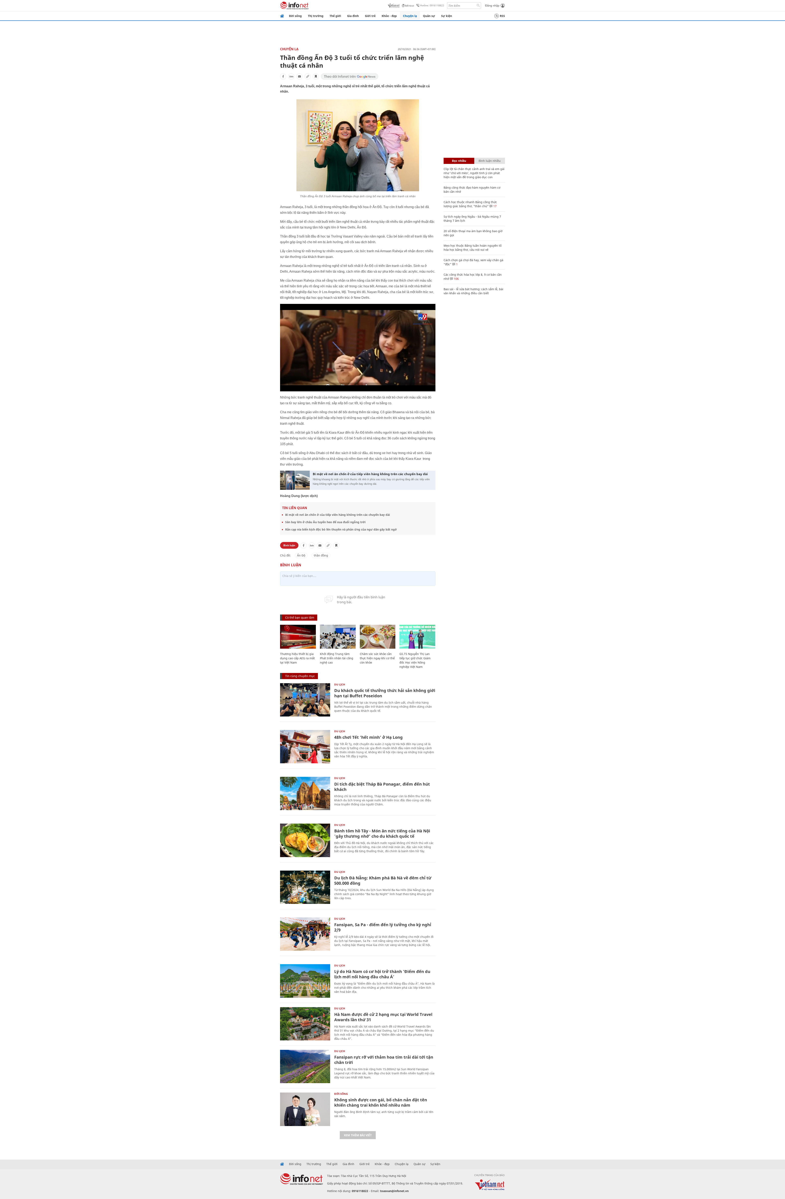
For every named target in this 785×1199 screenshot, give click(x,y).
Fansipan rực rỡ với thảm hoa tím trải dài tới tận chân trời (383, 1059)
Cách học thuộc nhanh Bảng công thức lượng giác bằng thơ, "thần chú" (470, 204)
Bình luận (289, 545)
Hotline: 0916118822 (432, 5)
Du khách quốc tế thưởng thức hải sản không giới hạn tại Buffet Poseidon (384, 693)
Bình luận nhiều (490, 161)
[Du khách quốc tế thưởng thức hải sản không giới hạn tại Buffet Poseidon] (305, 699)
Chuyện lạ (410, 16)
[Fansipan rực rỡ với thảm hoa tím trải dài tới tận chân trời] (305, 1066)
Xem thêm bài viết (358, 1135)
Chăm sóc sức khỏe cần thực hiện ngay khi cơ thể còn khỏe (377, 658)
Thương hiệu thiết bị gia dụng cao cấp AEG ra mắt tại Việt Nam (297, 658)
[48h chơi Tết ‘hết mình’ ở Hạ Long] (305, 746)
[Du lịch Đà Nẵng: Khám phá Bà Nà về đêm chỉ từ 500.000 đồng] (305, 887)
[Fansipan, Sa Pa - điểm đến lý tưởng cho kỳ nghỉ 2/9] (305, 934)
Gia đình (353, 16)
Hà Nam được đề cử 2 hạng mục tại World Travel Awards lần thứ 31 (383, 1017)
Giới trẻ (370, 16)
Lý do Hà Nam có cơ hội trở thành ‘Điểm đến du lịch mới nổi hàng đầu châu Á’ (382, 974)
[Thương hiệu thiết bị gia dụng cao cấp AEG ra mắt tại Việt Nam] (298, 637)
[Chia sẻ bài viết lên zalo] (291, 76)
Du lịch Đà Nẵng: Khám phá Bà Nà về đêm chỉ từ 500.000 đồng (382, 880)
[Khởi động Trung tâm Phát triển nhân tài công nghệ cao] (338, 637)
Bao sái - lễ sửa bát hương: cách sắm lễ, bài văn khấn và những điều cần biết (473, 291)
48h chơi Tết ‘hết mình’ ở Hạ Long (368, 737)
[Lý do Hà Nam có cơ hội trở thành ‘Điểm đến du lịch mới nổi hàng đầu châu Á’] (305, 980)
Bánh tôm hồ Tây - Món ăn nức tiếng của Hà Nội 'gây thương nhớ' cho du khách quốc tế (382, 833)
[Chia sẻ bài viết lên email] (299, 76)
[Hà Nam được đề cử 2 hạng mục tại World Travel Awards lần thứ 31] (305, 1023)
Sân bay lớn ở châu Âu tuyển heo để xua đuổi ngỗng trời (325, 522)
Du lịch (339, 684)
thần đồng (321, 555)
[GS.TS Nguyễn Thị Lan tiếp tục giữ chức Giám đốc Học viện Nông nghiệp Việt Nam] (417, 637)
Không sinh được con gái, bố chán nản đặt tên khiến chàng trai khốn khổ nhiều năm (380, 1102)
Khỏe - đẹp (389, 16)
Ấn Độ (301, 555)
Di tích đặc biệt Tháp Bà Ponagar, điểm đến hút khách (382, 786)
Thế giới (335, 16)
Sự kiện (446, 16)
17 (494, 206)
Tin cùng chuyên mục (300, 676)
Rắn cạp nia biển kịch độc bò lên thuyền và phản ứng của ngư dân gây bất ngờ (341, 529)
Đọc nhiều (459, 161)
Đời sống (295, 16)
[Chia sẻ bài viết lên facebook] (283, 76)
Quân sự (429, 16)
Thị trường (315, 16)
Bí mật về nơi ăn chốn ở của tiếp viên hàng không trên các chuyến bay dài (370, 474)
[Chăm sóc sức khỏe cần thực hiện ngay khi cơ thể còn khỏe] (378, 637)
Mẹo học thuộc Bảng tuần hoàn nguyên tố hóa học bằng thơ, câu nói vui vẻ (472, 248)
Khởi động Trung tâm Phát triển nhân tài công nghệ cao (336, 658)
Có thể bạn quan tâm (299, 617)
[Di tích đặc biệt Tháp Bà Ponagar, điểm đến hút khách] (305, 793)
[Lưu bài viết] (316, 76)
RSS (502, 16)
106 (456, 279)
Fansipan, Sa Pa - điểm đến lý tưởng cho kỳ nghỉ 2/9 (382, 927)
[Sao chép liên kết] (308, 76)
